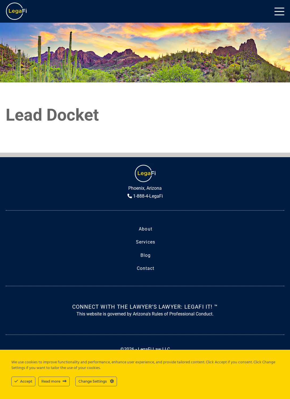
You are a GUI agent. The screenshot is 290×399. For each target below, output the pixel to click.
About (145, 229)
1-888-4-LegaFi (147, 196)
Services (145, 242)
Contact (146, 268)
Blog (145, 255)
